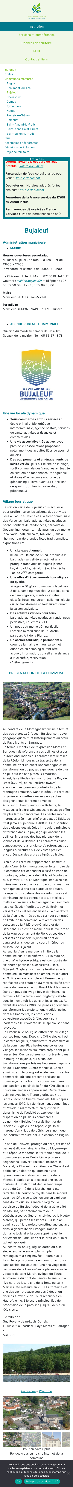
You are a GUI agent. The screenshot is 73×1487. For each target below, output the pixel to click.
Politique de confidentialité (42, 1481)
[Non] (68, 1473)
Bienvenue (28, 1391)
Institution (37, 26)
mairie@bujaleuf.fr (29, 281)
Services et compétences (36, 35)
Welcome (45, 1391)
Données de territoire (37, 43)
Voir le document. (28, 173)
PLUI (36, 51)
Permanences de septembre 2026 (40, 213)
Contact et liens (36, 59)
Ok (18, 1481)
